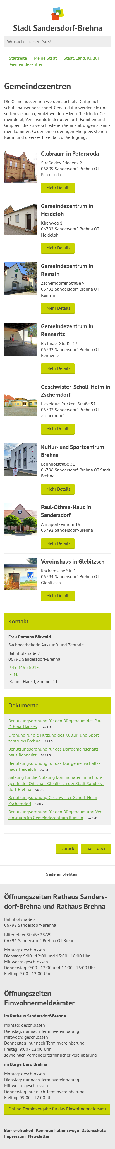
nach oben (97, 848)
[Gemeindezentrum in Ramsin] (57, 288)
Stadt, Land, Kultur (81, 58)
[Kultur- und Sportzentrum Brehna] (57, 469)
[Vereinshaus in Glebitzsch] (57, 579)
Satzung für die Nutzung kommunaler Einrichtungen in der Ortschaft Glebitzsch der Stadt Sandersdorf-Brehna (56, 783)
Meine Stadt (45, 58)
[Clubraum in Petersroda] (57, 171)
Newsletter (39, 1136)
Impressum (15, 1136)
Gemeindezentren (27, 64)
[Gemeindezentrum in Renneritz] (57, 348)
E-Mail (15, 674)
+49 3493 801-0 (24, 667)
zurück (68, 848)
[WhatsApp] (104, 874)
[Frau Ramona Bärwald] (57, 659)
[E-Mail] (98, 874)
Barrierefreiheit (18, 1130)
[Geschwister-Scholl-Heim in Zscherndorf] (57, 409)
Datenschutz (94, 1130)
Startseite (18, 58)
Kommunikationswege (57, 1130)
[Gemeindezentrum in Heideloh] (57, 228)
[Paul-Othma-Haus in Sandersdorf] (57, 526)
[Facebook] (91, 874)
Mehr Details (58, 187)
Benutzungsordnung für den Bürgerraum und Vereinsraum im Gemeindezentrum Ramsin (55, 814)
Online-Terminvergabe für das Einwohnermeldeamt (57, 1108)
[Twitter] (84, 874)
